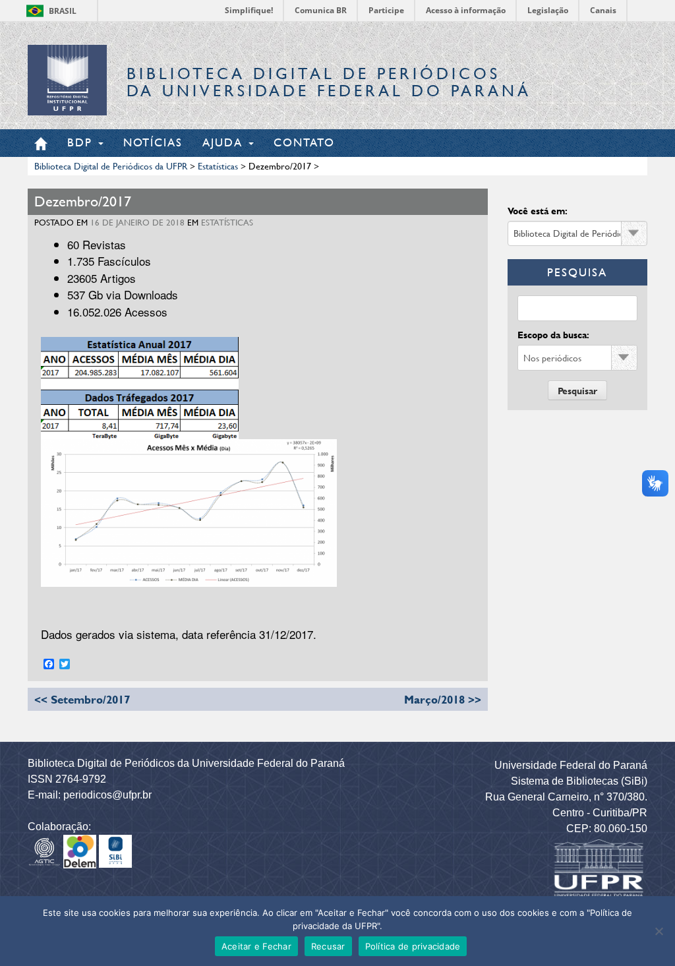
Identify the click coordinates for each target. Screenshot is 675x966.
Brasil (62, 10)
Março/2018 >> (442, 699)
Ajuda (224, 142)
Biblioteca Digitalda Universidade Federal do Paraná (329, 82)
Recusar (328, 946)
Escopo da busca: (553, 335)
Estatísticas (227, 222)
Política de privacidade (413, 946)
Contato (304, 142)
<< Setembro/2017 (82, 699)
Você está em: (538, 211)
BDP (82, 142)
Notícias (153, 142)
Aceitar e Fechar (256, 946)
